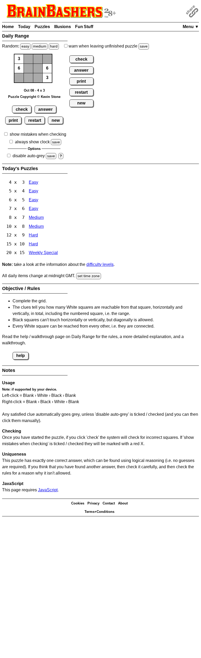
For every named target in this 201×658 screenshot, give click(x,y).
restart (34, 120)
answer (45, 109)
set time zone (88, 276)
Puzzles (42, 26)
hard (54, 46)
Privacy (93, 503)
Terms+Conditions (99, 512)
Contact (109, 503)
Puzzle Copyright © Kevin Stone (34, 97)
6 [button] (19, 68)
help (20, 355)
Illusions (62, 26)
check (22, 109)
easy (25, 46)
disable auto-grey (29, 156)
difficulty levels (100, 264)
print (13, 120)
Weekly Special (43, 252)
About (123, 503)
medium (39, 46)
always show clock (32, 142)
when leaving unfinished (108, 46)
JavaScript (48, 490)
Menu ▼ (191, 26)
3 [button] (19, 58)
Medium (36, 217)
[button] (28, 59)
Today (24, 26)
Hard (33, 235)
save (144, 46)
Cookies (77, 503)
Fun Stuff (84, 26)
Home (8, 26)
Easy (33, 182)
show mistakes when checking (38, 134)
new (56, 120)
